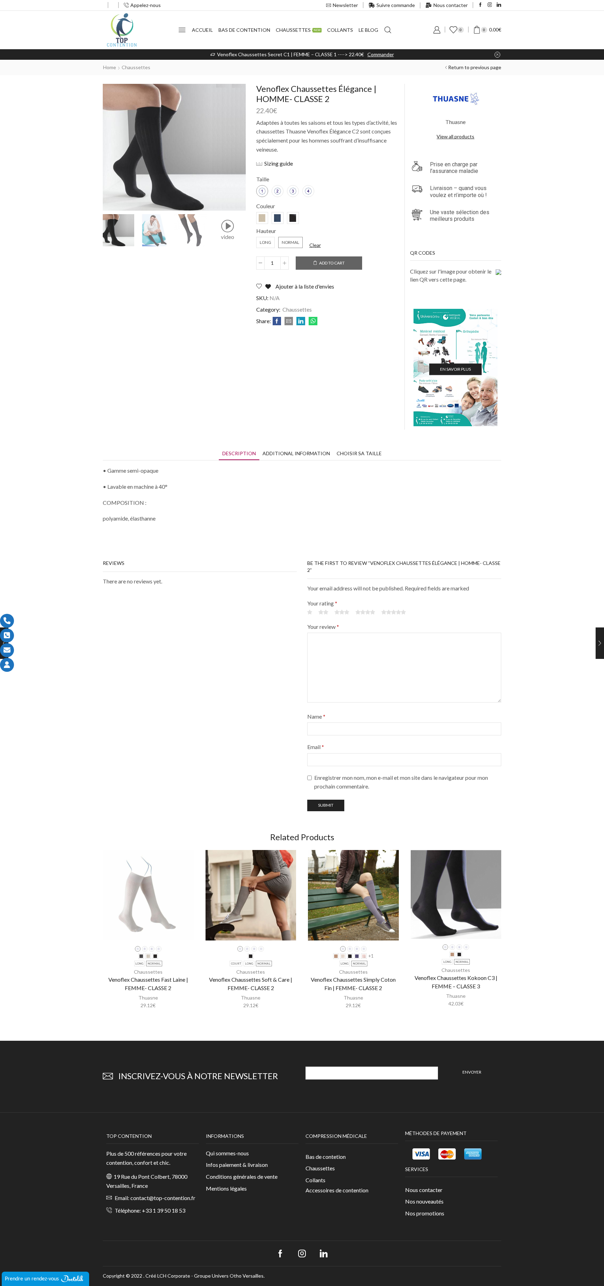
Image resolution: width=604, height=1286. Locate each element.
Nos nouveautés (424, 1201)
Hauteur (266, 230)
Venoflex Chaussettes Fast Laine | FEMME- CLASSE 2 (148, 983)
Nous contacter (450, 5)
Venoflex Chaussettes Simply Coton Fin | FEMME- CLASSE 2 (353, 983)
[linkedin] (301, 321)
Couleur (265, 206)
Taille (262, 179)
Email (315, 746)
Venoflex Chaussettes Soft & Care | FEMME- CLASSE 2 (250, 983)
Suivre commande (395, 5)
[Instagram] (490, 5)
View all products (455, 136)
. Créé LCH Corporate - (168, 1276)
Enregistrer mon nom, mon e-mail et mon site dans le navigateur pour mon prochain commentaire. (401, 782)
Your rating (322, 603)
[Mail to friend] (289, 321)
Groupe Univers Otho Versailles (229, 1276)
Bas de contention (244, 30)
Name (316, 716)
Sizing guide (278, 163)
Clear (315, 245)
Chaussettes (298, 30)
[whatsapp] (312, 321)
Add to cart (332, 263)
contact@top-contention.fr (162, 1197)
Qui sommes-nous (227, 1153)
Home (109, 67)
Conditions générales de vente (242, 1176)
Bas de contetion (325, 1156)
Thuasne (148, 998)
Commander (380, 54)
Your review (323, 626)
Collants (340, 30)
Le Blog (368, 30)
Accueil (202, 30)
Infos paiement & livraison (237, 1164)
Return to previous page (474, 67)
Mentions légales (226, 1188)
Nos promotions (424, 1213)
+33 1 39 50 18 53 (163, 1210)
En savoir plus (455, 369)
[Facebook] (480, 5)
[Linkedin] (499, 5)
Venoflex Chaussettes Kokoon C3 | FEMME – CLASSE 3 (456, 981)
